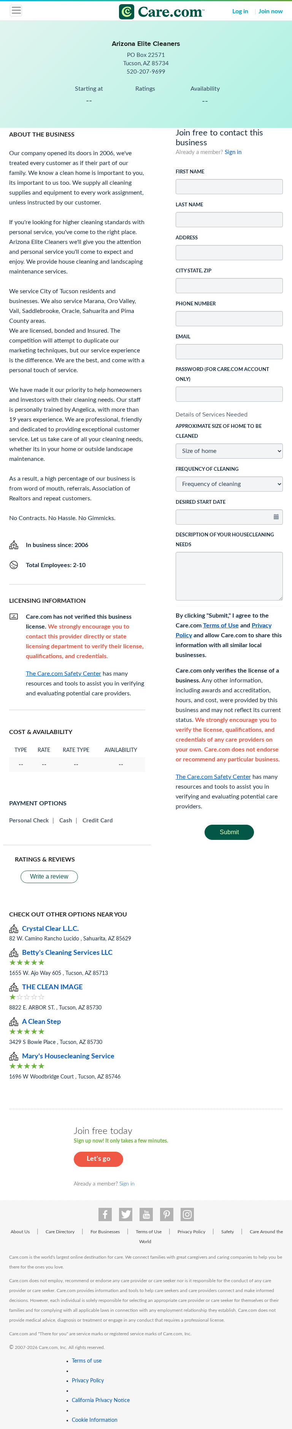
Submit (229, 832)
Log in (240, 11)
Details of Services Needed (212, 414)
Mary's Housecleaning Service (68, 1056)
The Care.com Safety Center (213, 777)
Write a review (49, 876)
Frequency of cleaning (207, 469)
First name (190, 172)
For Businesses (105, 1231)
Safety (227, 1231)
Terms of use (87, 1361)
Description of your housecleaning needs (225, 540)
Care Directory (60, 1231)
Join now (271, 11)
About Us (20, 1231)
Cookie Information (94, 1420)
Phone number (196, 304)
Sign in (233, 152)
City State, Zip (193, 271)
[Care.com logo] (150, 13)
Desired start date (200, 502)
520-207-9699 (146, 72)
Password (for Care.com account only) (222, 374)
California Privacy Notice (101, 1400)
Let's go (98, 1158)
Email (183, 337)
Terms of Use (221, 626)
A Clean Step (41, 1022)
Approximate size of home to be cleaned (219, 431)
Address (187, 238)
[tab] (229, 414)
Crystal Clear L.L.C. (50, 929)
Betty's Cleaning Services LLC (67, 953)
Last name (189, 205)
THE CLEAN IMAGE (52, 987)
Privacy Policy (191, 1231)
